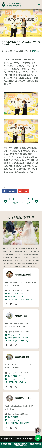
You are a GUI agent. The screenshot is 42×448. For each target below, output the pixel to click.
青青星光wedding (23, 398)
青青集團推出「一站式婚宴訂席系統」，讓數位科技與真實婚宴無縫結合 (21, 444)
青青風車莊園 (21, 316)
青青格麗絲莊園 (22, 357)
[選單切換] (39, 4)
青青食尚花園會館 (23, 275)
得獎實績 (35, 51)
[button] (9, 191)
